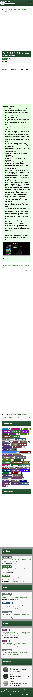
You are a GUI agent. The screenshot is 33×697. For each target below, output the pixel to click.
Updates (15, 483)
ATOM (26, 695)
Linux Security (20, 457)
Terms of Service (10, 695)
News (4, 66)
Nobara (14, 465)
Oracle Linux (25, 465)
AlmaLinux (6, 428)
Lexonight (13, 674)
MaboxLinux (19, 460)
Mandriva (6, 462)
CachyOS (6, 434)
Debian (6, 436)
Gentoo (26, 441)
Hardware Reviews (8, 447)
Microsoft (7, 566)
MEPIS (27, 462)
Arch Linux (16, 431)
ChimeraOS (24, 434)
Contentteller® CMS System (14, 691)
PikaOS (5, 467)
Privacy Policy (18, 695)
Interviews (19, 447)
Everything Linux (8, 439)
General (16, 441)
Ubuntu (6, 483)
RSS (23, 695)
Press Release (24, 467)
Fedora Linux (20, 439)
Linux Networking (8, 457)
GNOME (6, 444)
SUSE (16, 480)
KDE (5, 449)
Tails (24, 480)
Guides (14, 444)
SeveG (12, 681)
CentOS (15, 434)
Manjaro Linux (17, 462)
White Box (25, 483)
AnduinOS (6, 431)
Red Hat (16, 470)
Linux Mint (19, 454)
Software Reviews (18, 478)
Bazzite (25, 431)
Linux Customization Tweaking (11, 452)
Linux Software (7, 460)
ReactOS (6, 575)
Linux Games (26, 452)
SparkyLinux (7, 480)
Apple (6, 629)
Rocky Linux (7, 472)
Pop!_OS (14, 467)
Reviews (25, 470)
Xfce (5, 486)
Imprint (3, 695)
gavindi (12, 668)
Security (17, 472)
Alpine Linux (17, 428)
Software (6, 478)
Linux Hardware (7, 454)
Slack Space (7, 475)
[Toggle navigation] (30, 3)
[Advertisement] (16, 32)
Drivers (6, 59)
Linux (13, 449)
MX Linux (6, 465)
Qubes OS (6, 470)
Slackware (18, 475)
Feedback (6, 441)
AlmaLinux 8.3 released (23, 270)
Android (27, 428)
